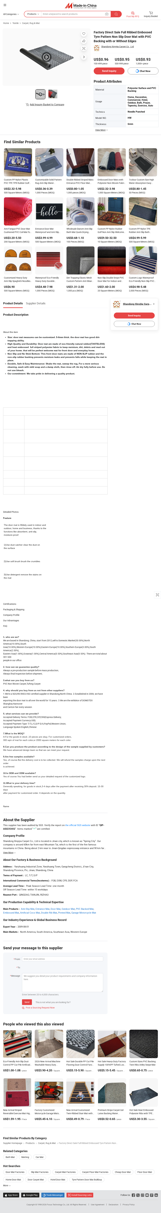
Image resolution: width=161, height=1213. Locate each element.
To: (19, 967)
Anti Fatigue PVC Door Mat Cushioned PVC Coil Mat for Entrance (17, 230)
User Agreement (97, 1204)
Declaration (113, 1204)
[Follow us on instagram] (142, 1194)
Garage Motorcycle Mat (83, 912)
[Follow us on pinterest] (151, 1194)
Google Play (30, 1194)
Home (6, 23)
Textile (15, 23)
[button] (5, 5)
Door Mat (56, 908)
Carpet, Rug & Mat (31, 23)
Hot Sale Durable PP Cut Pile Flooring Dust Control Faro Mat (80, 1064)
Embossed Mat (11, 912)
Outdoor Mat (68, 908)
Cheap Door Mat (123, 1172)
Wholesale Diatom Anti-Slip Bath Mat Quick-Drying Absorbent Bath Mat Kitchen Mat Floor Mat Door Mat (80, 230)
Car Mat (40, 1157)
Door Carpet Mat (36, 1179)
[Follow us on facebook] (133, 1194)
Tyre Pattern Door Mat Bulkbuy (87, 1179)
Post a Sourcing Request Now (38, 1007)
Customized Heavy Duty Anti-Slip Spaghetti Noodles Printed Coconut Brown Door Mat (18, 279)
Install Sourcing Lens (81, 1194)
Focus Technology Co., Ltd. (58, 1204)
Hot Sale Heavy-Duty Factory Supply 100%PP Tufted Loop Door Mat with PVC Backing (112, 1064)
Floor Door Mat (144, 1172)
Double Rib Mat (49, 912)
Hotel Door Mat (57, 1179)
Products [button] (31, 13)
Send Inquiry (109, 70)
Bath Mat (10, 1157)
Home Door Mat (13, 1179)
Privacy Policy (129, 1204)
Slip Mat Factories (39, 1172)
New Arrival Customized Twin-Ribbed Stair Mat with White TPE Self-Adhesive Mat (80, 1113)
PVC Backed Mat (85, 908)
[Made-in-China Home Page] (80, 5)
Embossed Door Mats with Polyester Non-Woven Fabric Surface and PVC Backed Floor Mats (111, 181)
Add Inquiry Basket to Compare (47, 104)
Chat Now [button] (145, 71)
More (6, 1185)
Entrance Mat (43, 908)
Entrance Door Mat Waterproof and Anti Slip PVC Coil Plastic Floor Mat (48, 230)
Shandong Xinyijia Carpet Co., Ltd (117, 46)
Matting (25, 1157)
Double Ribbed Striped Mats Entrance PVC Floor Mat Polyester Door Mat (80, 181)
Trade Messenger (53, 1194)
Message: (15, 975)
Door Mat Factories (15, 1172)
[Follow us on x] (138, 1194)
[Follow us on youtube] (147, 1194)
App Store (11, 1194)
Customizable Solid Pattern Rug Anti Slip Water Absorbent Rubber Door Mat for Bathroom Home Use (49, 181)
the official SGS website (77, 825)
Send (27, 1002)
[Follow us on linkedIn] (156, 1194)
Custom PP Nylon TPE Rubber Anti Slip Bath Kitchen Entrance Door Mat (142, 230)
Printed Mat (64, 912)
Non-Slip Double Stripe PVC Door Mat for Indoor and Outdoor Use (111, 279)
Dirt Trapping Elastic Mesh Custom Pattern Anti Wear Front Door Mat (79, 279)
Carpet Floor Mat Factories (95, 1172)
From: (17, 959)
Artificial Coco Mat (30, 912)
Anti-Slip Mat (27, 908)
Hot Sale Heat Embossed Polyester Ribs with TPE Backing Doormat (141, 1113)
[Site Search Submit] (116, 14)
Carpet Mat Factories (65, 1172)
